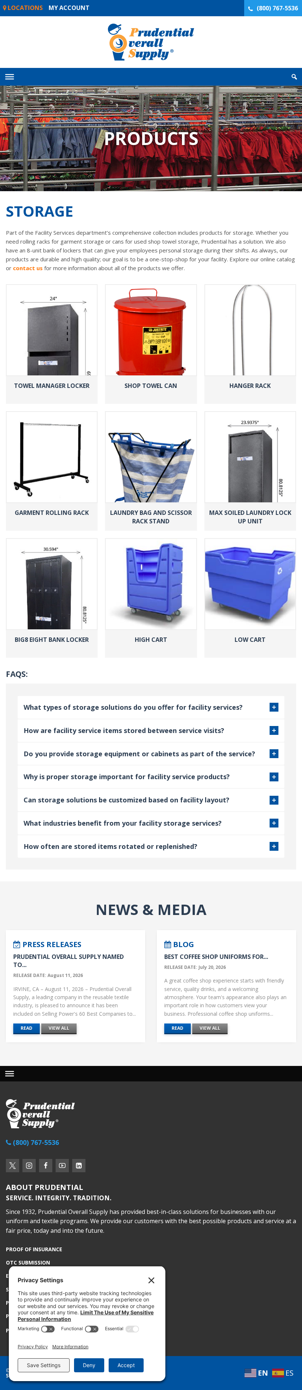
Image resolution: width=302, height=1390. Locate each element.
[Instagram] (29, 1165)
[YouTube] (62, 1165)
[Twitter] (12, 1165)
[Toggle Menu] (9, 76)
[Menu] (9, 1073)
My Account (69, 8)
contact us (28, 268)
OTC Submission (28, 1262)
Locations (24, 8)
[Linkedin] (78, 1165)
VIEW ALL (59, 1028)
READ (26, 1028)
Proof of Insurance (34, 1250)
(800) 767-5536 (277, 8)
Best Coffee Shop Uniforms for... (216, 957)
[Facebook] (45, 1165)
